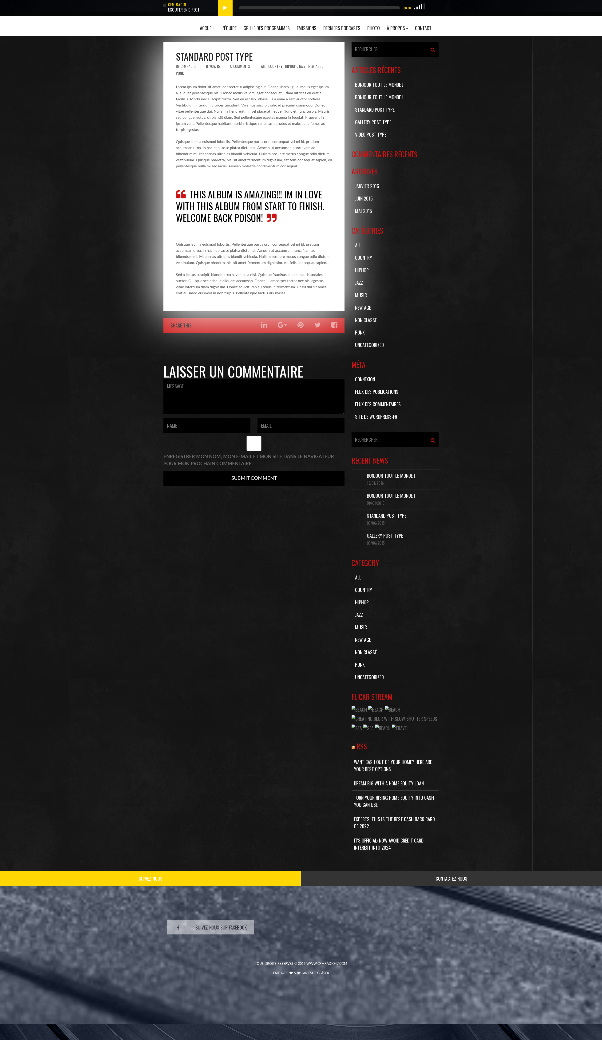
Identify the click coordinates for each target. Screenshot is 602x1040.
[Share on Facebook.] (334, 324)
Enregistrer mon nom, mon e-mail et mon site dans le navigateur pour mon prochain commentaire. (248, 460)
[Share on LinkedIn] (264, 324)
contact (423, 28)
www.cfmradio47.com (326, 963)
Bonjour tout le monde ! (379, 84)
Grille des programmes (267, 28)
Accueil (207, 28)
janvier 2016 (367, 185)
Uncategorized (369, 344)
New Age (314, 66)
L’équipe (229, 28)
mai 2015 (363, 210)
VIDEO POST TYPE (370, 134)
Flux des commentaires (378, 404)
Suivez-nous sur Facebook (221, 927)
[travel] (400, 727)
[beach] (359, 708)
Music (361, 295)
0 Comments (240, 66)
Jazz (302, 66)
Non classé (366, 319)
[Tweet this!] (317, 324)
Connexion (365, 379)
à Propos (396, 28)
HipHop (290, 66)
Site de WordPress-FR (376, 416)
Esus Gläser (318, 973)
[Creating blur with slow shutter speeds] (394, 717)
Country (275, 66)
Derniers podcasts (341, 28)
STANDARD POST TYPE (214, 56)
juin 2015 (364, 198)
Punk (180, 73)
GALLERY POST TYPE (373, 122)
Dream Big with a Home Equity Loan (389, 783)
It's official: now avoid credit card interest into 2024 (389, 844)
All (263, 66)
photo (373, 28)
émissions (306, 28)
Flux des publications (376, 391)
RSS (361, 746)
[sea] (357, 727)
